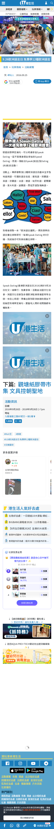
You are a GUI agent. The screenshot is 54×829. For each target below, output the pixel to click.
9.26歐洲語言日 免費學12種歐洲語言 (22, 439)
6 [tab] (34, 16)
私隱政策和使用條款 (31, 809)
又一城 (18, 421)
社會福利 (6, 787)
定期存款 (45, 13)
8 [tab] (23, 20)
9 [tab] (26, 20)
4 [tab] (29, 16)
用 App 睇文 (43, 81)
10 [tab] (29, 20)
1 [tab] (20, 16)
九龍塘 (9, 421)
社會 (17, 783)
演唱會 (9, 9)
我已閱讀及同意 (27, 817)
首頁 (5, 67)
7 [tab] (20, 20)
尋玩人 (10, 75)
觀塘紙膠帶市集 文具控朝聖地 (27, 387)
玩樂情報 (16, 67)
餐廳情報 (26, 783)
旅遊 (19, 433)
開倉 (21, 776)
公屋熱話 (24, 13)
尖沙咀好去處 (32, 776)
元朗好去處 (23, 780)
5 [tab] (31, 16)
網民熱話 (5, 795)
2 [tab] (23, 16)
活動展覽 (29, 67)
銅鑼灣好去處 (8, 780)
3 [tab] (26, 16)
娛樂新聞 (34, 13)
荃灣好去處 (36, 780)
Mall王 (8, 433)
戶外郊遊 (37, 783)
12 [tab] (34, 20)
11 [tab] (31, 20)
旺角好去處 (7, 783)
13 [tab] (27, 23)
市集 (14, 776)
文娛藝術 (9, 444)
